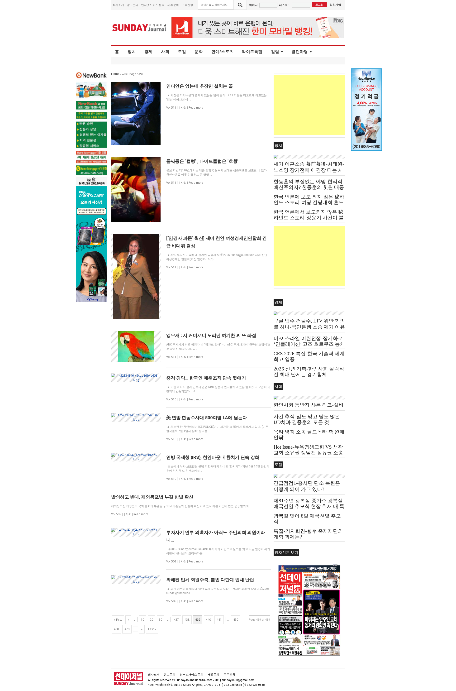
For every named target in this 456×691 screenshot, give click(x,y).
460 (116, 629)
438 (187, 620)
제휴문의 (173, 5)
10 (142, 620)
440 (208, 620)
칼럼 (275, 51)
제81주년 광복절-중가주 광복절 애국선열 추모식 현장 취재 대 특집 (309, 506)
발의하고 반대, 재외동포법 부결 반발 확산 (152, 497)
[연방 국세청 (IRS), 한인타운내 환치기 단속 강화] (136, 457)
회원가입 (335, 5)
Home (115, 74)
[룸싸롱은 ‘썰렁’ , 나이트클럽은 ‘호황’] (136, 189)
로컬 (182, 51)
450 (235, 620)
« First (118, 620)
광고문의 (132, 5)
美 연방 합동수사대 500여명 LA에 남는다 (206, 417)
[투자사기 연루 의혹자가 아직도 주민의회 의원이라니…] (136, 532)
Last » (152, 629)
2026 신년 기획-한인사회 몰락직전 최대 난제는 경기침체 (309, 371)
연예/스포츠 (222, 51)
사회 (165, 51)
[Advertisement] (309, 105)
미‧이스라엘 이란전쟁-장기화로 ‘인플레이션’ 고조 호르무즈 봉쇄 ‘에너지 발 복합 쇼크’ (309, 344)
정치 (132, 51)
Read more (196, 108)
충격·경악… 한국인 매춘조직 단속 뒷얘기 (206, 378)
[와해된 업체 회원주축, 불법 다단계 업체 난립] (136, 579)
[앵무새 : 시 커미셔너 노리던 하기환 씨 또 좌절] (136, 346)
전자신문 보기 (286, 552)
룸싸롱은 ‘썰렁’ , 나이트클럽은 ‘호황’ (202, 161)
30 (160, 620)
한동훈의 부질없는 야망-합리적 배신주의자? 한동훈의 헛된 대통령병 (309, 187)
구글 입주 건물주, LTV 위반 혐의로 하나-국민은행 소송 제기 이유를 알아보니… (309, 327)
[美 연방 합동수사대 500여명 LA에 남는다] (136, 417)
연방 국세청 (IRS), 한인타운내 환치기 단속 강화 (212, 457)
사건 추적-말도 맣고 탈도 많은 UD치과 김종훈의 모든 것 (307, 419)
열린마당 (299, 51)
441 (219, 620)
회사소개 (118, 5)
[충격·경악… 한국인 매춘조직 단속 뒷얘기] (136, 378)
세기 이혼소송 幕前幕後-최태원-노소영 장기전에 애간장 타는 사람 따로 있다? (309, 170)
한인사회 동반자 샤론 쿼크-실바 (309, 405)
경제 (148, 51)
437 (176, 620)
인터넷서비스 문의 (153, 5)
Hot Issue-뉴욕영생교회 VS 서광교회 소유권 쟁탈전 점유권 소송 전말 (308, 452)
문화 (199, 51)
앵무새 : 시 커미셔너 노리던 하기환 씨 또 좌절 (211, 335)
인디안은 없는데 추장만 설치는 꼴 (199, 86)
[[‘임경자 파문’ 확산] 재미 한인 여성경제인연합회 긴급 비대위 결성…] (136, 276)
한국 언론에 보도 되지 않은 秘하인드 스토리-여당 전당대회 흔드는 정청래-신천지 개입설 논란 (309, 202)
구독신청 (187, 5)
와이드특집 (252, 51)
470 (126, 629)
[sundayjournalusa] (139, 28)
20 (151, 620)
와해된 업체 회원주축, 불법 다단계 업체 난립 (210, 579)
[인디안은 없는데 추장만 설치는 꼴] (136, 113)
